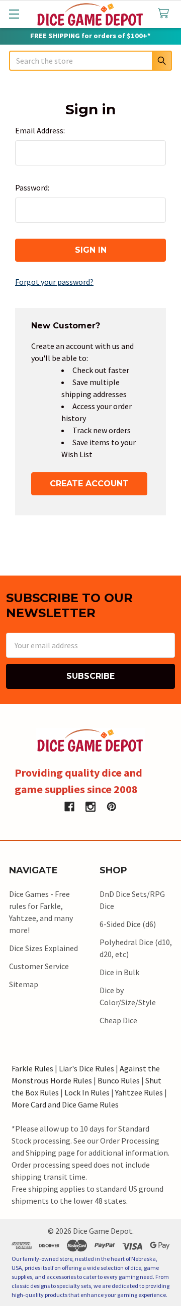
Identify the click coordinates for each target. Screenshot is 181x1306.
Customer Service (39, 966)
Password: (32, 187)
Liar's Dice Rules (86, 1068)
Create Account (89, 483)
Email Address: (40, 130)
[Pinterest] (112, 807)
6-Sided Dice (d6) (128, 924)
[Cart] (165, 14)
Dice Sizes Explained (43, 948)
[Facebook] (69, 807)
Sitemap (23, 984)
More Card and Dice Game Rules (65, 1104)
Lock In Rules (87, 1092)
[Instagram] (90, 807)
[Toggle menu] (14, 14)
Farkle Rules (32, 1068)
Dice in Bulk (119, 972)
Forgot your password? (54, 282)
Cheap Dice (118, 1020)
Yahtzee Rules (139, 1092)
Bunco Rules (119, 1080)
